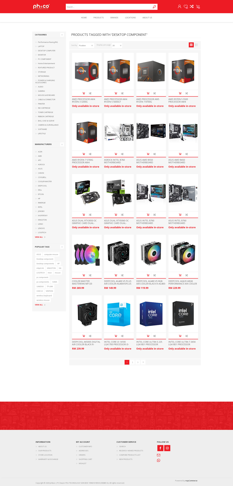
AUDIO (40, 86)
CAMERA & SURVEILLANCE (48, 125)
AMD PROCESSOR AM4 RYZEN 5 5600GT (115, 100)
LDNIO (40, 224)
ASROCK (41, 164)
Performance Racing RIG (48, 42)
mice (50, 272)
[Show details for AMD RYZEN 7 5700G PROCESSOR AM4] (87, 131)
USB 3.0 (40, 291)
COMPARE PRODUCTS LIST (129, 455)
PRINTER (41, 104)
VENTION (49, 291)
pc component (42, 277)
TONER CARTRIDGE (45, 112)
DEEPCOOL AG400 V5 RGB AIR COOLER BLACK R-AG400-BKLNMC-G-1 (151, 284)
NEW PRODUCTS (125, 459)
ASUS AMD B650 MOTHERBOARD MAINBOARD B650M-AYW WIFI (181, 164)
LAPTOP (41, 46)
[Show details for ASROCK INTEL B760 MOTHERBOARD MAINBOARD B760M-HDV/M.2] (119, 131)
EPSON (41, 194)
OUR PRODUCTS (44, 450)
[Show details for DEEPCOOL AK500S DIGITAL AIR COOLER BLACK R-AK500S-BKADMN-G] (87, 313)
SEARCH (122, 446)
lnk (60, 268)
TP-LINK (50, 286)
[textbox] (108, 7)
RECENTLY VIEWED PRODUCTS (131, 450)
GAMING (41, 91)
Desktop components (45, 263)
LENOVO (41, 228)
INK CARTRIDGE (44, 108)
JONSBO (41, 211)
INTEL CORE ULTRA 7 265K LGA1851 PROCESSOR (182, 343)
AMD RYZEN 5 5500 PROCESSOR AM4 (178, 100)
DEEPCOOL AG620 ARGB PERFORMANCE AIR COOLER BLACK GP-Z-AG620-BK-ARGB (182, 285)
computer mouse (51, 254)
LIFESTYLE (42, 133)
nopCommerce (191, 480)
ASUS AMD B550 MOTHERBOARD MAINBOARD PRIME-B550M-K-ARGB (150, 164)
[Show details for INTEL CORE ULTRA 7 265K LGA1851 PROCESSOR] (183, 313)
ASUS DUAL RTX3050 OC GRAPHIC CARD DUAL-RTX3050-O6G (84, 223)
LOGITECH (42, 232)
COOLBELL (42, 177)
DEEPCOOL (42, 186)
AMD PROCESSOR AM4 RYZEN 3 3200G (83, 100)
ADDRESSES (83, 450)
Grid (191, 44)
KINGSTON (42, 220)
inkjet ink (40, 268)
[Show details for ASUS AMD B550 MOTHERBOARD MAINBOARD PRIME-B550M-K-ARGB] (151, 131)
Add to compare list (90, 93)
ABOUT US (42, 446)
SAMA (54, 282)
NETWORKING (43, 76)
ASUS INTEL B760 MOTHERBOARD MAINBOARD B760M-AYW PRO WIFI (149, 224)
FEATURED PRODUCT (46, 67)
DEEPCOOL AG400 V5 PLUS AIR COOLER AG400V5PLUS (117, 282)
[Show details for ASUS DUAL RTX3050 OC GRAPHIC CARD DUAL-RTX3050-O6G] (87, 192)
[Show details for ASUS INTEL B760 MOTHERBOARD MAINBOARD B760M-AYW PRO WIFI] (151, 192)
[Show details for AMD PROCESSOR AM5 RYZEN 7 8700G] (151, 71)
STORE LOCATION (45, 455)
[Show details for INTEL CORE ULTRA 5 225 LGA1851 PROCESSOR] (151, 313)
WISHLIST (82, 463)
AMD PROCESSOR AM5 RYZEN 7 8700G (147, 100)
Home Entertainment (46, 63)
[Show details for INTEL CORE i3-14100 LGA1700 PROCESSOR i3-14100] (119, 313)
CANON (41, 173)
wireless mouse (43, 300)
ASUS (40, 168)
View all (39, 237)
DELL (40, 190)
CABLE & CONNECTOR (46, 99)
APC (39, 160)
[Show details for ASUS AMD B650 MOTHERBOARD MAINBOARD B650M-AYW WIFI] (183, 131)
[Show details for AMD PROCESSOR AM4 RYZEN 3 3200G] (87, 71)
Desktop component (45, 259)
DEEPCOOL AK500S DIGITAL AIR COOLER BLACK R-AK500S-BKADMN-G (86, 344)
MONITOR (42, 55)
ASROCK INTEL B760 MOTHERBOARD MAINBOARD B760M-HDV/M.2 (115, 164)
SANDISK (40, 286)
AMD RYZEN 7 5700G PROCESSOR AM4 (82, 161)
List (196, 44)
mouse (58, 272)
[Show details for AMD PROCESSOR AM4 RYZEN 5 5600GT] (119, 71)
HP (39, 198)
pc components (43, 282)
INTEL (40, 207)
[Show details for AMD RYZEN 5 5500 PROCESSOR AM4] (183, 71)
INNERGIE (42, 202)
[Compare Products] (192, 7)
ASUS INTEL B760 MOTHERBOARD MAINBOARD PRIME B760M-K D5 (182, 224)
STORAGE (42, 72)
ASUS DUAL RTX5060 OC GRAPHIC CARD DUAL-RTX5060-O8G (116, 223)
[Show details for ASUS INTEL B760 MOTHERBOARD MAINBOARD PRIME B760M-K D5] (183, 192)
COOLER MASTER (45, 181)
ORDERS (82, 455)
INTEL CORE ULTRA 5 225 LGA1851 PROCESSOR (149, 343)
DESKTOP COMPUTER (46, 50)
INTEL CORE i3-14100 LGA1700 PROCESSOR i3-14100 (116, 344)
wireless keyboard (44, 295)
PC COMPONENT (44, 59)
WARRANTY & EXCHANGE (48, 459)
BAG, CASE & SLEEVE (46, 121)
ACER (40, 151)
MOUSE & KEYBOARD (46, 95)
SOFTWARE (42, 129)
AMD (40, 156)
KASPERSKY (42, 215)
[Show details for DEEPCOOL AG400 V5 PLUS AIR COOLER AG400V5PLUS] (119, 253)
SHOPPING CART (198, 7)
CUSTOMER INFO (85, 446)
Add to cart (83, 93)
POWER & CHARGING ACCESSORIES (45, 81)
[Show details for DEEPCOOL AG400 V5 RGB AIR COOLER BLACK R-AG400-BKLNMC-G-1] (151, 253)
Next (143, 362)
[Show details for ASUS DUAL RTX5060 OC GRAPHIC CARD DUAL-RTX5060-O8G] (119, 192)
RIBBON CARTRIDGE (46, 116)
